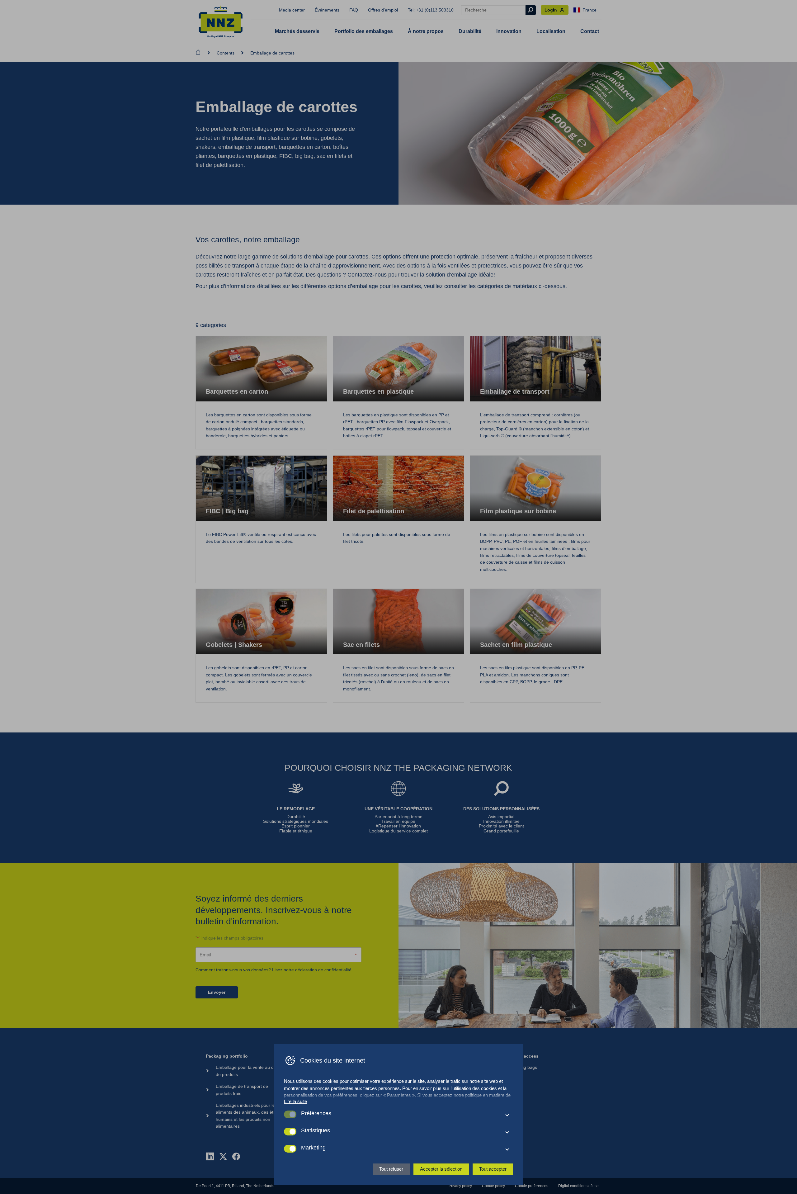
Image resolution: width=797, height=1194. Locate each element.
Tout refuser (391, 1169)
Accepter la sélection (441, 1169)
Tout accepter (493, 1169)
